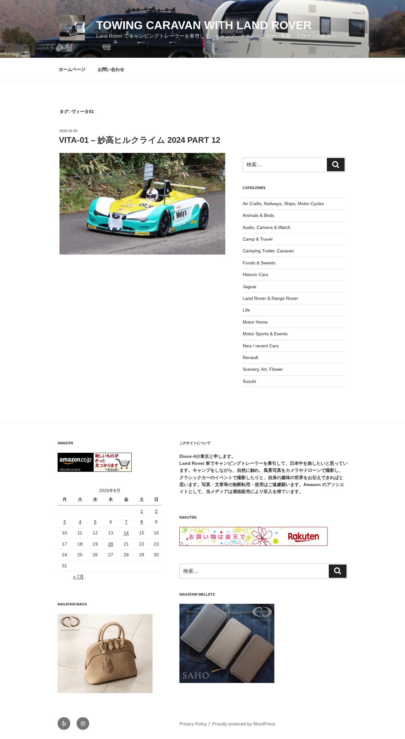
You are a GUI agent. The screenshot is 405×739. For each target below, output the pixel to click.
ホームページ (72, 69)
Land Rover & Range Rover (270, 298)
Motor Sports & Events (265, 333)
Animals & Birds (258, 215)
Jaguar (250, 286)
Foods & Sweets (259, 262)
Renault (250, 357)
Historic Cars (255, 274)
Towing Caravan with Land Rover (204, 25)
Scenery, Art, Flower (263, 369)
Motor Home (255, 322)
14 (126, 532)
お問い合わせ (111, 69)
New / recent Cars (261, 345)
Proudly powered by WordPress (243, 723)
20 (110, 543)
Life (246, 310)
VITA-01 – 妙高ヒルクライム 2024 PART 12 (139, 140)
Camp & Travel (257, 239)
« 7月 (78, 576)
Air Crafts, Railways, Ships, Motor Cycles (283, 203)
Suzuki (249, 381)
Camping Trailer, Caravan (268, 250)
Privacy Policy (193, 723)
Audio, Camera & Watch (266, 227)
